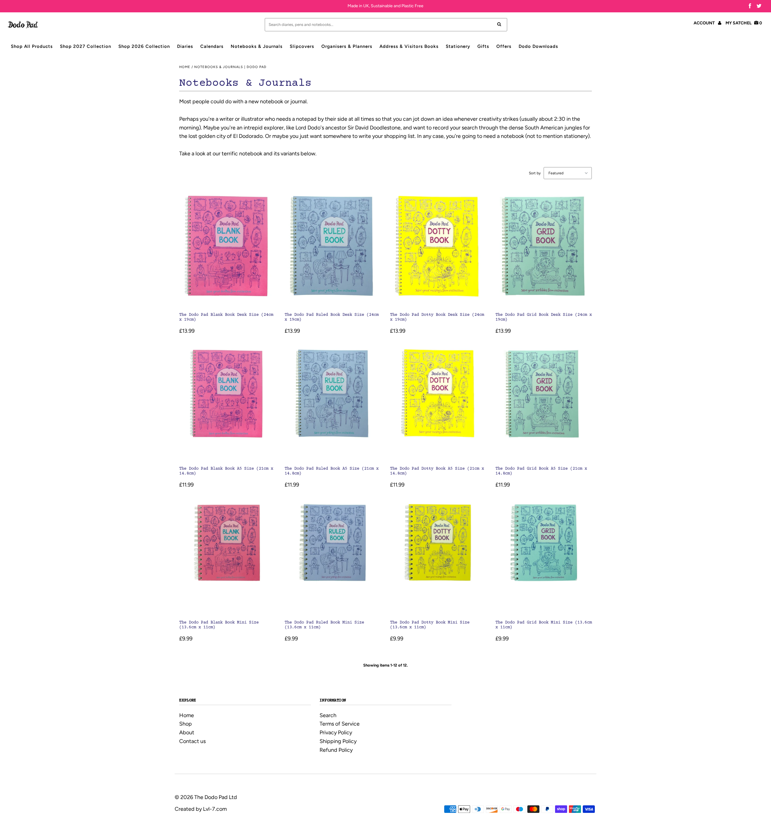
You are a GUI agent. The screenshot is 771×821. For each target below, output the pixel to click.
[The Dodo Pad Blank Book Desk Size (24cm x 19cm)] (227, 249)
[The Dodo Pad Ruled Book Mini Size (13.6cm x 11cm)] (333, 556)
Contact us (192, 741)
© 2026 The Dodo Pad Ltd (206, 797)
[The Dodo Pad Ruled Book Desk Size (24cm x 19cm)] (333, 249)
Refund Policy (336, 750)
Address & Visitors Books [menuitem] (409, 46)
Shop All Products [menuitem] (32, 46)
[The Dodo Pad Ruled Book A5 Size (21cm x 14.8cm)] (333, 402)
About (186, 732)
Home (184, 67)
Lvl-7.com (215, 809)
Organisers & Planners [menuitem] (346, 46)
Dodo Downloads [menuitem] (538, 46)
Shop (185, 723)
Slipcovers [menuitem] (302, 46)
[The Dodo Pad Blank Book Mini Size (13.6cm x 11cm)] (227, 556)
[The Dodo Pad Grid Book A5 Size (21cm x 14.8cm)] (543, 402)
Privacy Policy (336, 732)
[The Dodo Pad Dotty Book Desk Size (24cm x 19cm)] (438, 249)
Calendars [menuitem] (211, 46)
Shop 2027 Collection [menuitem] (85, 46)
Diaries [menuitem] (185, 46)
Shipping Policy (338, 741)
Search (328, 715)
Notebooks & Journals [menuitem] (256, 46)
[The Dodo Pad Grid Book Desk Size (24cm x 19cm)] (543, 249)
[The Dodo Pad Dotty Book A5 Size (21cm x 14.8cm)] (438, 402)
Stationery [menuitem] (458, 46)
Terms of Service (340, 723)
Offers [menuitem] (503, 46)
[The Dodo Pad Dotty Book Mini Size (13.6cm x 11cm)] (438, 556)
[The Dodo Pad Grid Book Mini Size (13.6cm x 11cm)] (543, 556)
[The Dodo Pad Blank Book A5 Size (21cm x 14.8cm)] (227, 402)
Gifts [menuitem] (483, 46)
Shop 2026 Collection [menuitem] (144, 46)
